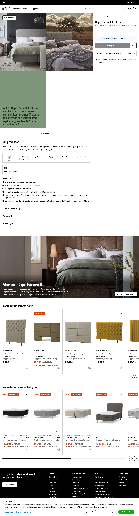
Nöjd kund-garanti (10, 171)
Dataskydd (52, 491)
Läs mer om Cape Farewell (126, 294)
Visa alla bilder (9, 18)
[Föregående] (130, 377)
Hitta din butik (77, 477)
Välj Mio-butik (130, 2)
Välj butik (131, 53)
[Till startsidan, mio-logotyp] (6, 8)
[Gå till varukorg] (134, 9)
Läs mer (28, 159)
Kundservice (99, 477)
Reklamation (99, 480)
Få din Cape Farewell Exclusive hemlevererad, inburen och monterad (116, 61)
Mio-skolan (53, 494)
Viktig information (101, 488)
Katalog (121, 483)
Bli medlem (10, 484)
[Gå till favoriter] (129, 9)
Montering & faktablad (103, 494)
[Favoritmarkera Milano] (121, 394)
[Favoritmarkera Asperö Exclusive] (89, 394)
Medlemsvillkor (123, 480)
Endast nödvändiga (107, 512)
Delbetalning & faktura (80, 488)
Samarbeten (53, 488)
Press (51, 486)
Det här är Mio (53, 477)
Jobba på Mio (53, 480)
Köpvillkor (75, 497)
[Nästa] (134, 377)
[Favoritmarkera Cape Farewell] (27, 313)
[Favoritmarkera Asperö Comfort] (58, 394)
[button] (23, 42)
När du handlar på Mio (79, 494)
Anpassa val (88, 512)
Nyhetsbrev (122, 486)
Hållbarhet (52, 483)
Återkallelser (99, 486)
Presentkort (76, 491)
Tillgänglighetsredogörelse (104, 497)
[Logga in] (125, 9)
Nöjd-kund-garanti (101, 491)
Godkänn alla (126, 512)
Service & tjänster (78, 480)
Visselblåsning (54, 497)
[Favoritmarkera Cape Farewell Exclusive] (133, 45)
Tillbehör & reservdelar (103, 483)
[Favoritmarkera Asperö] (27, 394)
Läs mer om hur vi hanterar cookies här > (19, 512)
